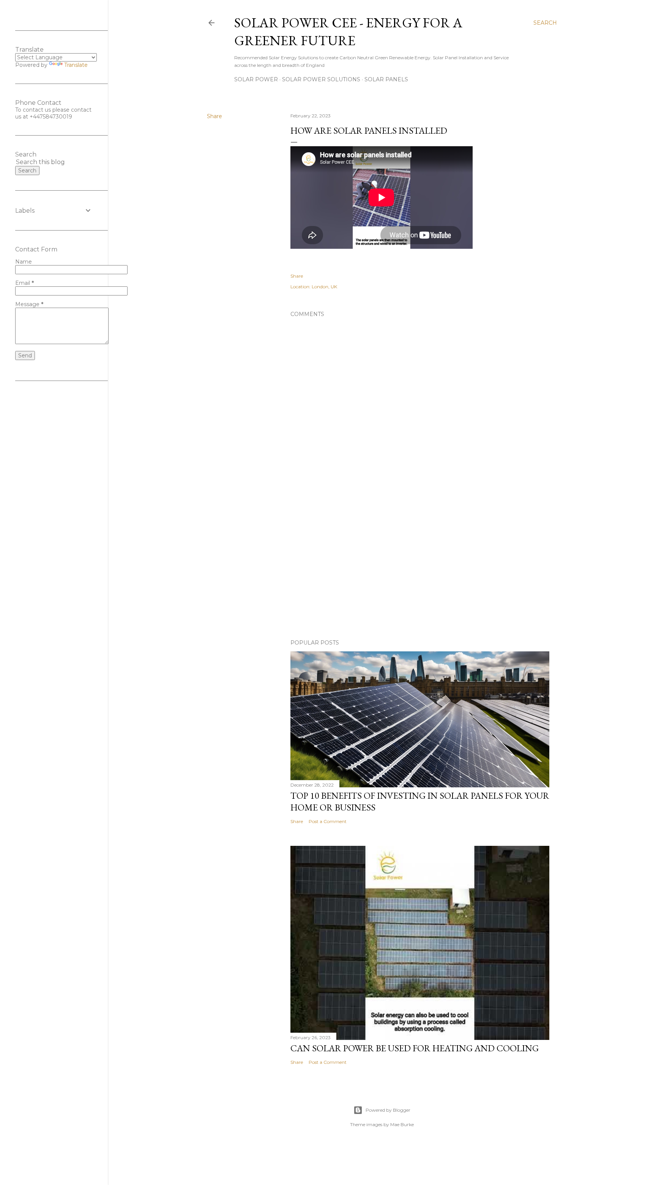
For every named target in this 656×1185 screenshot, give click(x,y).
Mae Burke (402, 1124)
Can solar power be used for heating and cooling (414, 1048)
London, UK (324, 286)
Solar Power (256, 79)
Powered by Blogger (388, 1110)
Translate (76, 65)
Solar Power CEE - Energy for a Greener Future (348, 31)
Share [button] (214, 116)
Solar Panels (386, 79)
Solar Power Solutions (321, 79)
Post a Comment (328, 821)
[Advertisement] (419, 567)
